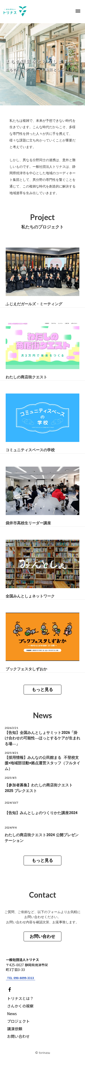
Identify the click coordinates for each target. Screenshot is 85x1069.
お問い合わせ (42, 936)
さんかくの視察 (20, 1006)
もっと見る (42, 689)
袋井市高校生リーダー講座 (28, 522)
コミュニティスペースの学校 (30, 449)
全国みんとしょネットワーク (30, 596)
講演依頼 (14, 1028)
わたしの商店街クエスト (26, 377)
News (12, 1013)
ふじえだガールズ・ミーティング (34, 303)
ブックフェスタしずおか (26, 668)
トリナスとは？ (20, 998)
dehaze (78, 11)
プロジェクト (18, 1021)
